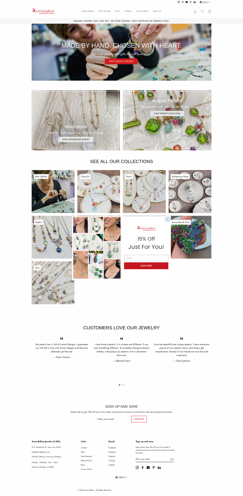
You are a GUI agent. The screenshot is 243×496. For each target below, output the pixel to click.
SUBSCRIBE (146, 265)
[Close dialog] (167, 219)
